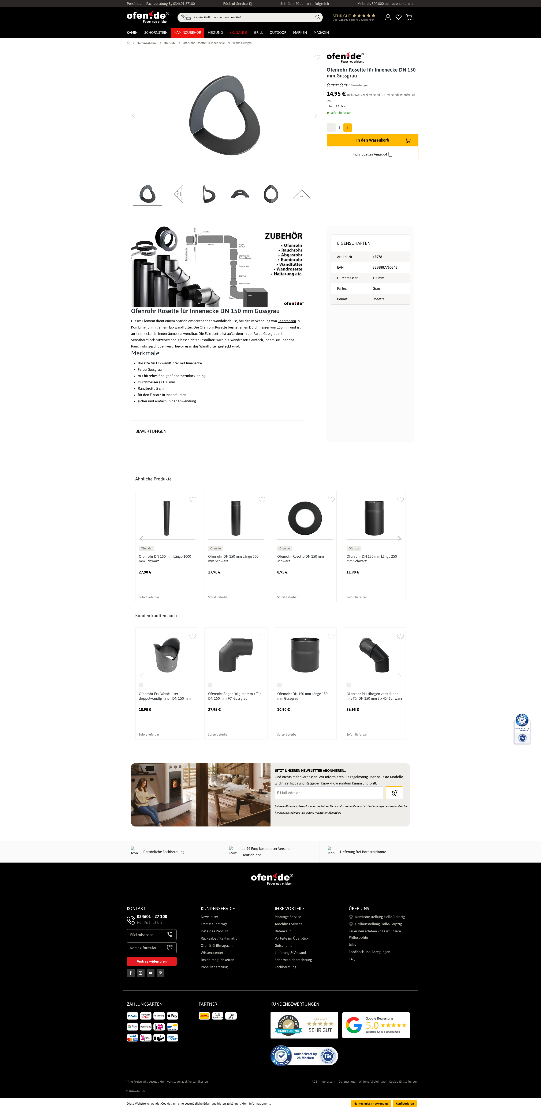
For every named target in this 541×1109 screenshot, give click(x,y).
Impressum (328, 1081)
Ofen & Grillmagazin (216, 945)
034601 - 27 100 (152, 916)
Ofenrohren (287, 321)
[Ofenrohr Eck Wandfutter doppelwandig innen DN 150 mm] (167, 655)
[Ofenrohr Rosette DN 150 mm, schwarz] (305, 518)
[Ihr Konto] (388, 17)
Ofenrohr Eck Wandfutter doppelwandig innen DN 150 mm (165, 696)
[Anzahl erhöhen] (347, 127)
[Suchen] (318, 17)
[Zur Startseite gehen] (148, 17)
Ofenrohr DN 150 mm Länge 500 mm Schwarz (233, 558)
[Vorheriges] (133, 115)
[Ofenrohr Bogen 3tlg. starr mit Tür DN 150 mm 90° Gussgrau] (236, 655)
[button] (148, 194)
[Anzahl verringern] (331, 127)
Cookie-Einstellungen (403, 1081)
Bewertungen (151, 431)
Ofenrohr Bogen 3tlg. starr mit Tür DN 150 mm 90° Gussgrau (234, 696)
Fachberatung (285, 967)
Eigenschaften (353, 243)
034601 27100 (183, 3)
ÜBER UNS (359, 908)
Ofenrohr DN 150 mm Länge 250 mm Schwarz (372, 558)
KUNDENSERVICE (218, 908)
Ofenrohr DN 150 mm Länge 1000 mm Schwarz (165, 558)
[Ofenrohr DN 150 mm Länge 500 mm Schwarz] (236, 518)
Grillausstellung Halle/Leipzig (378, 924)
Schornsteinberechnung (293, 960)
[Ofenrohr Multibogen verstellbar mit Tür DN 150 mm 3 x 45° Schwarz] (374, 655)
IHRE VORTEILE (290, 908)
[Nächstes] (316, 115)
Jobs (352, 945)
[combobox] (253, 17)
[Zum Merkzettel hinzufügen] (317, 57)
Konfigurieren (405, 1103)
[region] (225, 129)
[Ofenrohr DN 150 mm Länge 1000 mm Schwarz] (167, 518)
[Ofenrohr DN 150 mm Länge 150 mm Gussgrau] (305, 655)
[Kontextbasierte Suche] (186, 17)
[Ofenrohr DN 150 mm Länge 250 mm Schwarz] (374, 518)
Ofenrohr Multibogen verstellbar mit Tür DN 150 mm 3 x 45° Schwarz (374, 696)
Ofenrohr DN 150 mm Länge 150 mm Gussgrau (302, 696)
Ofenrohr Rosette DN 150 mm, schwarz (300, 558)
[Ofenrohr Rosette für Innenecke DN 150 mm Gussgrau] (225, 115)
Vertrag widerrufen (152, 961)
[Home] (128, 43)
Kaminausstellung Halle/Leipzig (380, 917)
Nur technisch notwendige (371, 1103)
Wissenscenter (212, 953)
